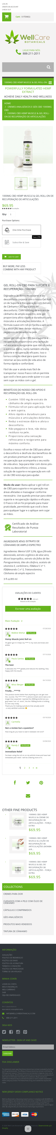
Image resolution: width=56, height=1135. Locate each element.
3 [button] (29, 767)
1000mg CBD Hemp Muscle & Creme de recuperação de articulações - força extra (40, 820)
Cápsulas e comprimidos (17, 910)
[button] (6, 208)
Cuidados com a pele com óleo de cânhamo (23, 902)
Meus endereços (10, 987)
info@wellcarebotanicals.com (20, 1013)
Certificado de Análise (25, 523)
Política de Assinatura (12, 963)
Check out (6, 10)
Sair (4, 992)
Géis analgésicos (13, 917)
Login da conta (9, 984)
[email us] (28, 796)
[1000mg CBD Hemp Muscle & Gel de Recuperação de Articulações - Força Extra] (18, 868)
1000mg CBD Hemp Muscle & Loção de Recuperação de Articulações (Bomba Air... (40, 844)
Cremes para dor (13, 893)
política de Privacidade (13, 969)
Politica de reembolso (12, 957)
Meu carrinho (8, 989)
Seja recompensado (11, 995)
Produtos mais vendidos (17, 924)
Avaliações (7, 955)
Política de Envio (10, 960)
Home (7, 103)
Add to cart (13, 257)
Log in (4, 4)
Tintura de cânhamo (15, 931)
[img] (11, 628)
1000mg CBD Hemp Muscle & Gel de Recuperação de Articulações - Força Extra (40, 867)
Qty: (4, 214)
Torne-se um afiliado (12, 971)
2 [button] (24, 767)
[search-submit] (50, 67)
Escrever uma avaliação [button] (28, 608)
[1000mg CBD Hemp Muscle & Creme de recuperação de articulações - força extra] (18, 821)
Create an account (10, 7)
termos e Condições (11, 966)
